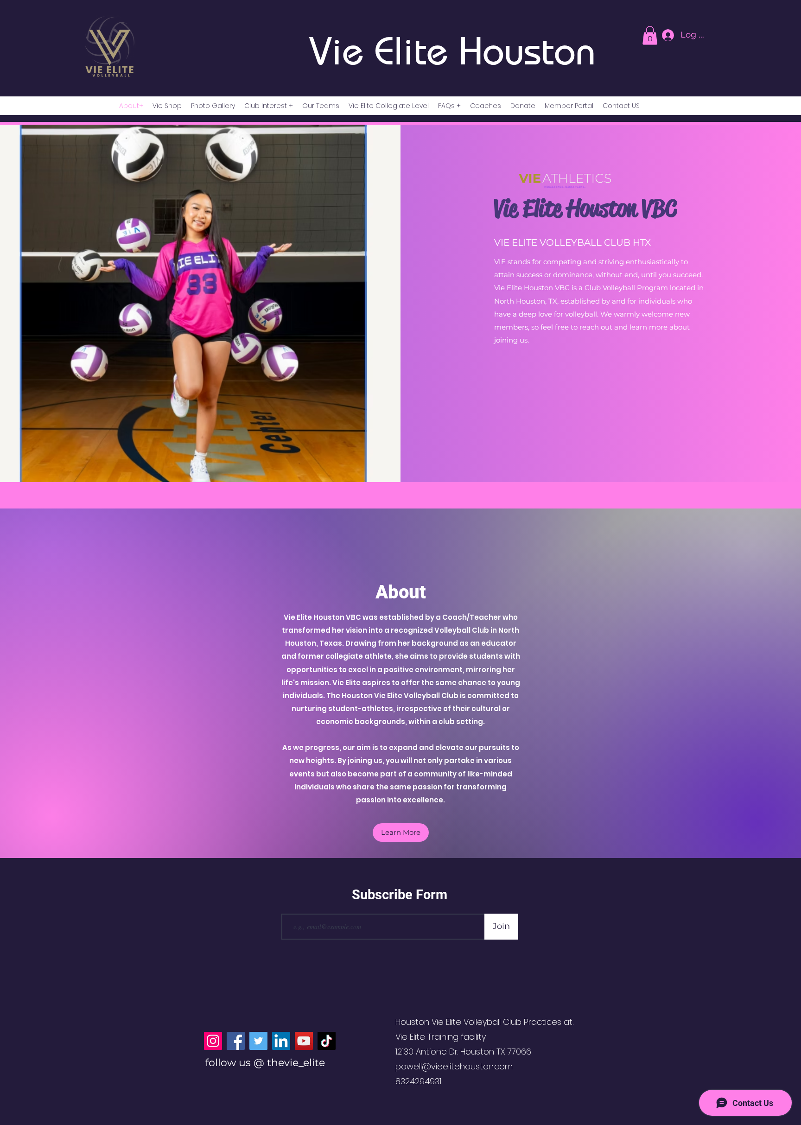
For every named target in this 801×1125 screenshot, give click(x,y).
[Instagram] (213, 1041)
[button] (401, 832)
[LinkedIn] (281, 1041)
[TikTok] (327, 1041)
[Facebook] (236, 1041)
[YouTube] (304, 1041)
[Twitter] (258, 1041)
